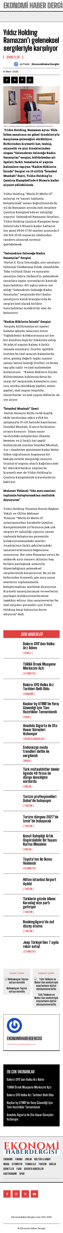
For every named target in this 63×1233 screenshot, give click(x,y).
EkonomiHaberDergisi (45, 64)
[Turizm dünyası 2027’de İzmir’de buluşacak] (11, 821)
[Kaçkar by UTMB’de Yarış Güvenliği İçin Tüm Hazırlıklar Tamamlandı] (11, 709)
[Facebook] (6, 80)
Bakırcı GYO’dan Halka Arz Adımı (39, 646)
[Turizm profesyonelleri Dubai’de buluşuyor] (11, 800)
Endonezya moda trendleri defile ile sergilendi (36, 751)
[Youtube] (34, 1194)
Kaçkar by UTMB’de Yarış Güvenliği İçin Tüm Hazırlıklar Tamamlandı (41, 707)
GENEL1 (27, 653)
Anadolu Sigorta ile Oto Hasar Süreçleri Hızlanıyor (40, 729)
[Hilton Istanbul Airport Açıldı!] (11, 883)
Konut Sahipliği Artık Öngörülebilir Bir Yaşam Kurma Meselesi (40, 840)
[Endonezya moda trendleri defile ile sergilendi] (11, 753)
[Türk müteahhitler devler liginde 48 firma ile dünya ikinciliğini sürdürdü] (11, 774)
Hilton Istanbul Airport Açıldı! (39, 881)
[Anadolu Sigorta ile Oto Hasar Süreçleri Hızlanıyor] (11, 731)
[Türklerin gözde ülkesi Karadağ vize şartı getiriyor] (11, 904)
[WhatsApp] (30, 80)
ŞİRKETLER (13, 57)
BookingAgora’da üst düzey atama (38, 924)
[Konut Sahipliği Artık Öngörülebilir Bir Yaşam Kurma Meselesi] (11, 841)
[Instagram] (16, 1194)
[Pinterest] (22, 80)
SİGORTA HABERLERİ (34, 739)
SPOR (26, 717)
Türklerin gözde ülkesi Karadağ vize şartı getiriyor (39, 902)
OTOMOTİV (29, 673)
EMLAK (27, 786)
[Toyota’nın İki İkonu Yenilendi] (11, 863)
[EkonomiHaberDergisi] (17, 64)
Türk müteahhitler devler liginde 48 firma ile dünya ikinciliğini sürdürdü (41, 775)
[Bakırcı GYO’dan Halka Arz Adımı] (11, 648)
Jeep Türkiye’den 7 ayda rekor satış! (41, 944)
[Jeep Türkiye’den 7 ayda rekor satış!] (11, 946)
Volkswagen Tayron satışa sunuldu (17, 990)
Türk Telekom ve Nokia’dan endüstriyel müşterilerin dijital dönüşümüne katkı (46, 999)
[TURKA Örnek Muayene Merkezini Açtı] (11, 668)
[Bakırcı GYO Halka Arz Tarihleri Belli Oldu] (11, 689)
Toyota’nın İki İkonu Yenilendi (37, 861)
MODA (27, 760)
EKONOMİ (28, 694)
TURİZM (28, 805)
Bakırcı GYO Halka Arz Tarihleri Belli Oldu (38, 686)
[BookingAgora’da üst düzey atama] (11, 926)
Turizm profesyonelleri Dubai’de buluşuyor (39, 798)
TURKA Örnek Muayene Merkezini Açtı (39, 666)
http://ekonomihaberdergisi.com (21, 1044)
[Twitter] (14, 80)
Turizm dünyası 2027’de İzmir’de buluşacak (40, 819)
